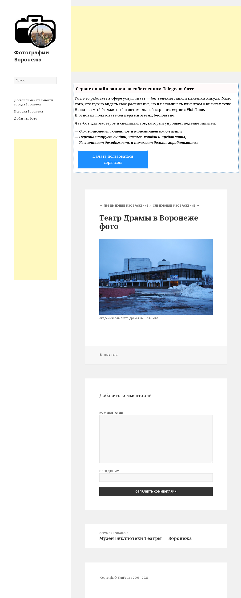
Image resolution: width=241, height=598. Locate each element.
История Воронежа (28, 111)
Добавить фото (25, 118)
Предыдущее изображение (126, 206)
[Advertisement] (35, 209)
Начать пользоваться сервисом (112, 159)
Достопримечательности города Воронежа (33, 102)
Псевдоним (109, 471)
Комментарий (111, 413)
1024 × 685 (111, 355)
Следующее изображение (174, 206)
